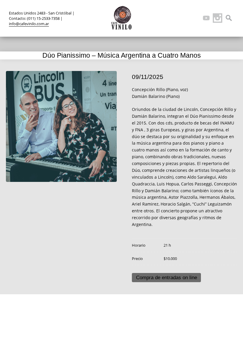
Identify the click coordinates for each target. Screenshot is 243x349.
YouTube (206, 18)
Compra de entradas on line (166, 277)
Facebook (183, 18)
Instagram (217, 18)
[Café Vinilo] (121, 18)
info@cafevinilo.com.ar (29, 23)
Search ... (228, 18)
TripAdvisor (195, 18)
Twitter (172, 18)
